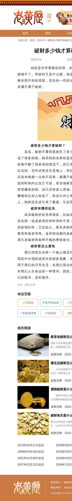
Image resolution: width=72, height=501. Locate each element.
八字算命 (28, 302)
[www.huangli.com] (48, 17)
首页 (32, 40)
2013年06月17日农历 (30, 445)
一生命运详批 (28, 313)
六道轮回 (50, 313)
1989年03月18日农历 (30, 451)
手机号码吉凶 (50, 302)
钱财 (34, 68)
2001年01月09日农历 (30, 458)
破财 (41, 74)
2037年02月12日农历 (30, 464)
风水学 (41, 40)
